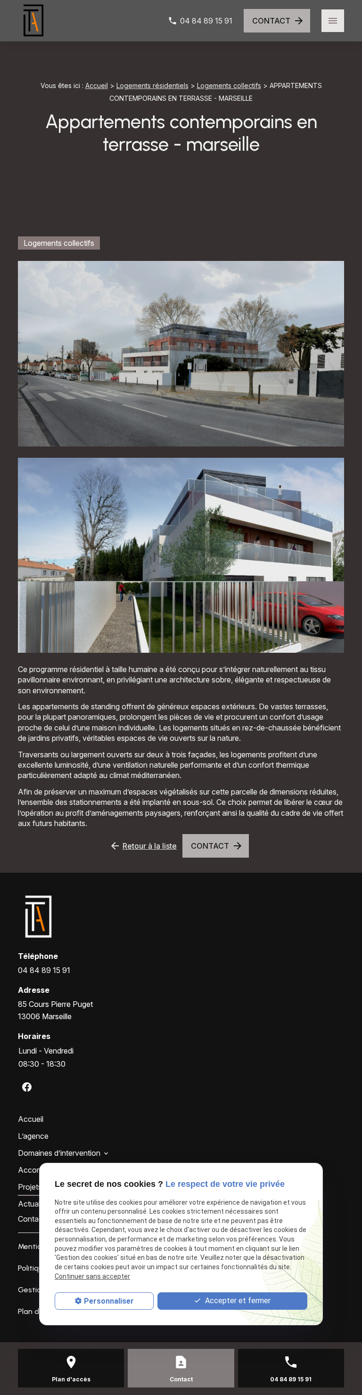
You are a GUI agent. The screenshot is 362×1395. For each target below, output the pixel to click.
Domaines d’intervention (59, 1153)
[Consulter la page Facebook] (27, 1087)
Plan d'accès (71, 1379)
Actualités (35, 1203)
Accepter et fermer (237, 1300)
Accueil (96, 85)
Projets (30, 1187)
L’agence (33, 1136)
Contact (31, 1219)
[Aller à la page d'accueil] (33, 20)
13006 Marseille (56, 1010)
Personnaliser (109, 1301)
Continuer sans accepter (92, 1276)
